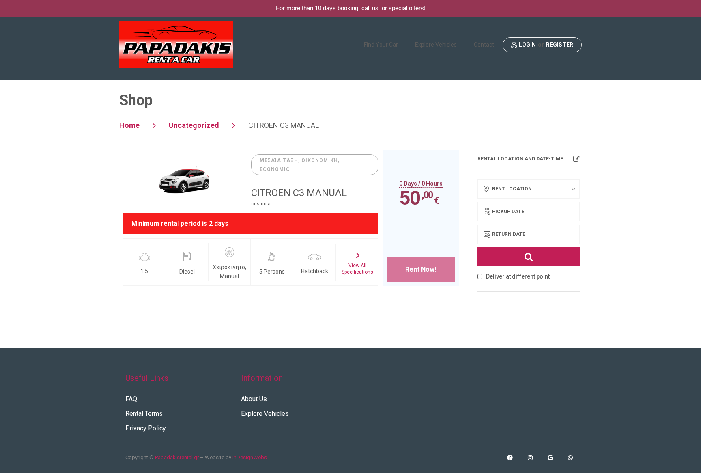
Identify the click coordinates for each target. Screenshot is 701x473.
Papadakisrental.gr (177, 457)
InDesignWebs (249, 457)
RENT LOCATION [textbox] (512, 189)
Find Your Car (381, 44)
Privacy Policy (145, 428)
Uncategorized (194, 125)
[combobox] (528, 189)
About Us (254, 399)
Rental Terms (144, 413)
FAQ (131, 399)
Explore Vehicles (436, 44)
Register (559, 45)
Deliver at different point (517, 276)
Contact (484, 44)
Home (129, 125)
